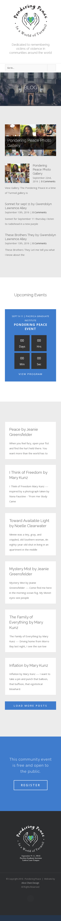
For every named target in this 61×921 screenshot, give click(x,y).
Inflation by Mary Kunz (28, 665)
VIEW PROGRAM (30, 374)
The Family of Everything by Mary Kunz (26, 622)
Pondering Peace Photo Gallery (42, 169)
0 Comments (48, 181)
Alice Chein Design (30, 882)
